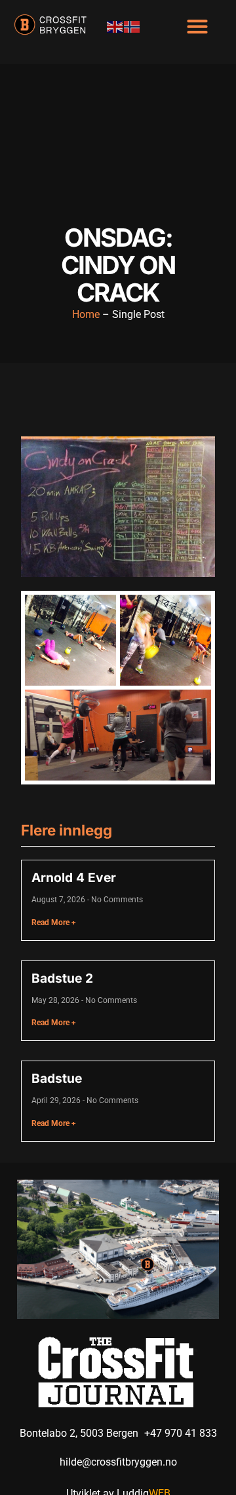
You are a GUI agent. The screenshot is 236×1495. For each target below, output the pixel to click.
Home (86, 314)
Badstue (56, 1078)
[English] (115, 26)
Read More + (53, 922)
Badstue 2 (62, 978)
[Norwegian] (132, 26)
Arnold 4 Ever (73, 877)
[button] (197, 26)
